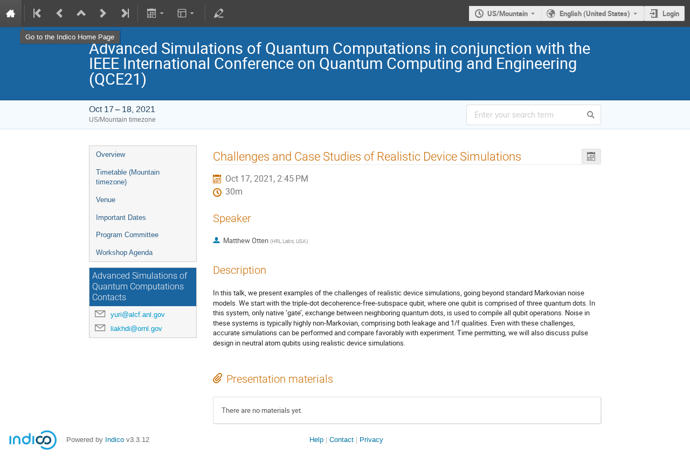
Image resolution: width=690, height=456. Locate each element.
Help (316, 439)
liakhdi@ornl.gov (136, 328)
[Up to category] (81, 13)
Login (671, 13)
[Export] (156, 13)
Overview (110, 154)
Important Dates (121, 217)
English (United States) (595, 13)
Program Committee (127, 235)
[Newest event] (124, 13)
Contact (341, 439)
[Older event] (60, 13)
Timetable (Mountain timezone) (128, 177)
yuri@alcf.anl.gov (138, 314)
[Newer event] (103, 13)
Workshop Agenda (124, 252)
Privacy (371, 439)
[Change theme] (186, 13)
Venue (105, 200)
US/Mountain (507, 13)
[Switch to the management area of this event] (219, 13)
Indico (114, 439)
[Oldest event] (38, 13)
